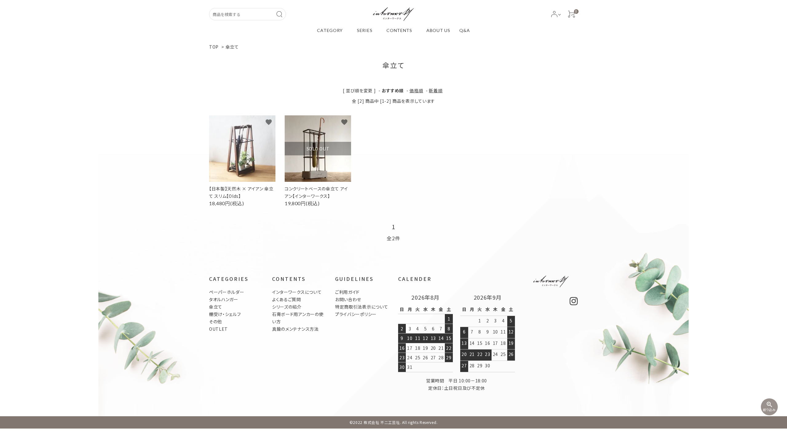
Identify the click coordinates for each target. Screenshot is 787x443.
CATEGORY (330, 30)
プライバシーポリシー (356, 314)
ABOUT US (438, 30)
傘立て (232, 47)
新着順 (435, 90)
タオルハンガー (223, 299)
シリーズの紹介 (287, 307)
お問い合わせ (348, 299)
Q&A (464, 30)
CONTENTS (399, 30)
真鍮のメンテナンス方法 (295, 329)
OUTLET (218, 329)
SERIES (364, 30)
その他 (215, 321)
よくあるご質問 (286, 299)
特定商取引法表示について (361, 307)
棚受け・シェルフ (225, 314)
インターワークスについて (297, 292)
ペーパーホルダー (226, 292)
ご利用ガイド (347, 292)
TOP (214, 47)
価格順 (416, 90)
